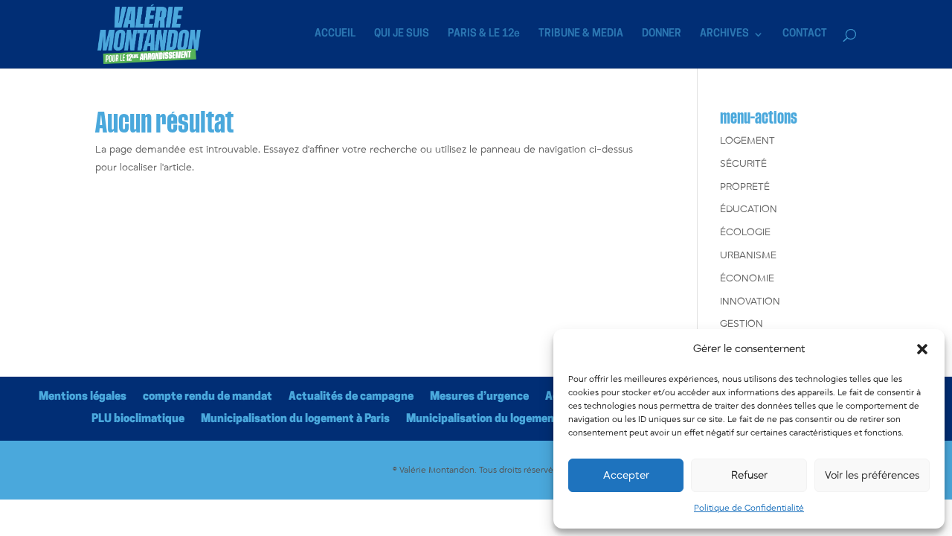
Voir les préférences (872, 475)
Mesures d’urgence (479, 397)
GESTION (741, 324)
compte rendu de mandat (207, 397)
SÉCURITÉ (743, 164)
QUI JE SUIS (401, 34)
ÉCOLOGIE (745, 232)
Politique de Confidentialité (749, 508)
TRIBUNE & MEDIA (580, 34)
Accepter (626, 475)
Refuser (749, 475)
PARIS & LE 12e (484, 34)
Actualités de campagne (351, 397)
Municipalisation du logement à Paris (295, 419)
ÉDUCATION (748, 209)
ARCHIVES (724, 34)
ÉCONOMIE (747, 278)
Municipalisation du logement (482, 419)
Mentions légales (82, 397)
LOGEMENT (747, 141)
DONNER (661, 34)
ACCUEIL (335, 34)
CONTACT (804, 34)
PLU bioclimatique (137, 419)
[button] (922, 349)
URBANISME (748, 255)
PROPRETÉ (745, 187)
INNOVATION (750, 301)
